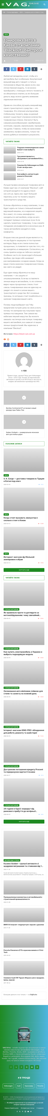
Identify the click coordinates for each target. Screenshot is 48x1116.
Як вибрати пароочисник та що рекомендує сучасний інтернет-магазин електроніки (25, 1103)
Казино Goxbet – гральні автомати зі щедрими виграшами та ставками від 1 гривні (23, 864)
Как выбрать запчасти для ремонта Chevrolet (27, 175)
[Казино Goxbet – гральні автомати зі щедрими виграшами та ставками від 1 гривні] (24, 844)
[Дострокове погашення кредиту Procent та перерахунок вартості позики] (24, 751)
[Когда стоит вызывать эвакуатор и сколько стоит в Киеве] (24, 499)
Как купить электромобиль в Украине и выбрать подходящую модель (23, 653)
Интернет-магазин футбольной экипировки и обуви (19, 558)
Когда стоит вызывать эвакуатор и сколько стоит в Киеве (21, 519)
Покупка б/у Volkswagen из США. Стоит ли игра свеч (30, 166)
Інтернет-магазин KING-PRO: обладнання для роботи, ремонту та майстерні (24, 731)
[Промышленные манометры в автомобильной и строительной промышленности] (24, 887)
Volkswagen (8, 1086)
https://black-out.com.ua (24, 334)
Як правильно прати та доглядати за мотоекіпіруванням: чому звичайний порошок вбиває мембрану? (21, 614)
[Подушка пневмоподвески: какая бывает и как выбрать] (10, 150)
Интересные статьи (12, 860)
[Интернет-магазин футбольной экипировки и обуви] (24, 538)
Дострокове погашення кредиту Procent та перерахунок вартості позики (23, 770)
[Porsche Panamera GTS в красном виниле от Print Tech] (24, 940)
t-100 (24, 371)
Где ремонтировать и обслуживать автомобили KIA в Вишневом (29, 157)
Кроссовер (29, 1086)
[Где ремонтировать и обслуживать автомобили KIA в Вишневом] (10, 158)
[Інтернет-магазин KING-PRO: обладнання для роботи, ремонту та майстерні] (24, 711)
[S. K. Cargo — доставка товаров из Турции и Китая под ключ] (24, 460)
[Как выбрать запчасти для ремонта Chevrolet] (10, 176)
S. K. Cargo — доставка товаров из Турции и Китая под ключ (24, 479)
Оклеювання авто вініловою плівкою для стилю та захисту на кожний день (23, 692)
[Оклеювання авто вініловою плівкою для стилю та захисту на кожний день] (24, 672)
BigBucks (33, 994)
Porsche (40, 1086)
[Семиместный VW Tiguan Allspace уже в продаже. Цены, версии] (24, 968)
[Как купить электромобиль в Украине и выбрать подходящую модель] (24, 633)
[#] (17, 1111)
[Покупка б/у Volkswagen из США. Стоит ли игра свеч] (10, 167)
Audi (18, 1086)
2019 (21, 12)
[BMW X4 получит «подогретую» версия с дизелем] (24, 915)
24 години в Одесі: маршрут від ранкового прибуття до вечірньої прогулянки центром (20, 810)
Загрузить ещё (24, 570)
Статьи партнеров (12, 12)
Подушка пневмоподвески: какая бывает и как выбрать (30, 149)
